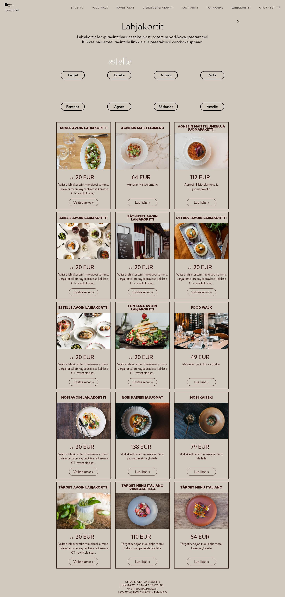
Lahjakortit (241, 7)
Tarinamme (214, 7)
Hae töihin (189, 7)
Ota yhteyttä (270, 7)
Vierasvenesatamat (158, 7)
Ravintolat (126, 7)
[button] (73, 75)
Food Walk (100, 7)
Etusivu (77, 7)
